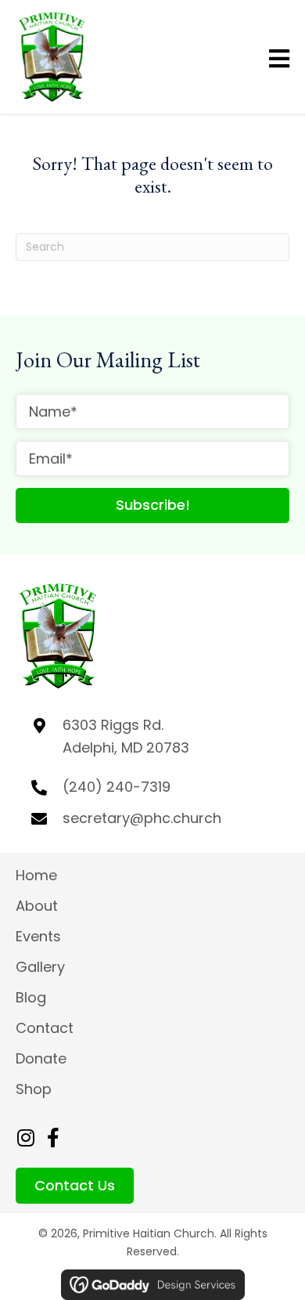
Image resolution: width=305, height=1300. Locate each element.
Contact (45, 1028)
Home (36, 875)
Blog (31, 997)
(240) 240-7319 (116, 786)
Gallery (42, 967)
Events (38, 936)
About (37, 905)
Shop (34, 1089)
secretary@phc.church (142, 818)
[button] (152, 505)
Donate (41, 1058)
